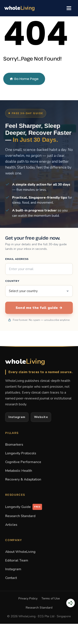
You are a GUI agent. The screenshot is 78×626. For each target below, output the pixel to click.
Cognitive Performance (23, 462)
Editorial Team (16, 560)
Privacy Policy (27, 598)
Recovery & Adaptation (23, 479)
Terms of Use (50, 598)
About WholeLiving (20, 551)
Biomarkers (14, 444)
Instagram (16, 417)
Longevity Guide (23, 506)
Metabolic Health (18, 470)
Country (12, 281)
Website (41, 417)
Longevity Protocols (20, 453)
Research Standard (20, 516)
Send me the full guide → (39, 307)
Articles (11, 524)
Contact (11, 577)
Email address (17, 259)
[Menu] (69, 8)
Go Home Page (26, 78)
